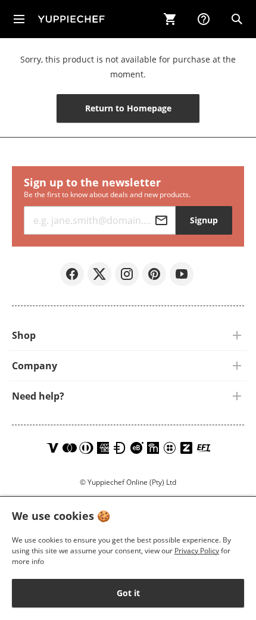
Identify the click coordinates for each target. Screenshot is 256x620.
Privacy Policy (196, 551)
